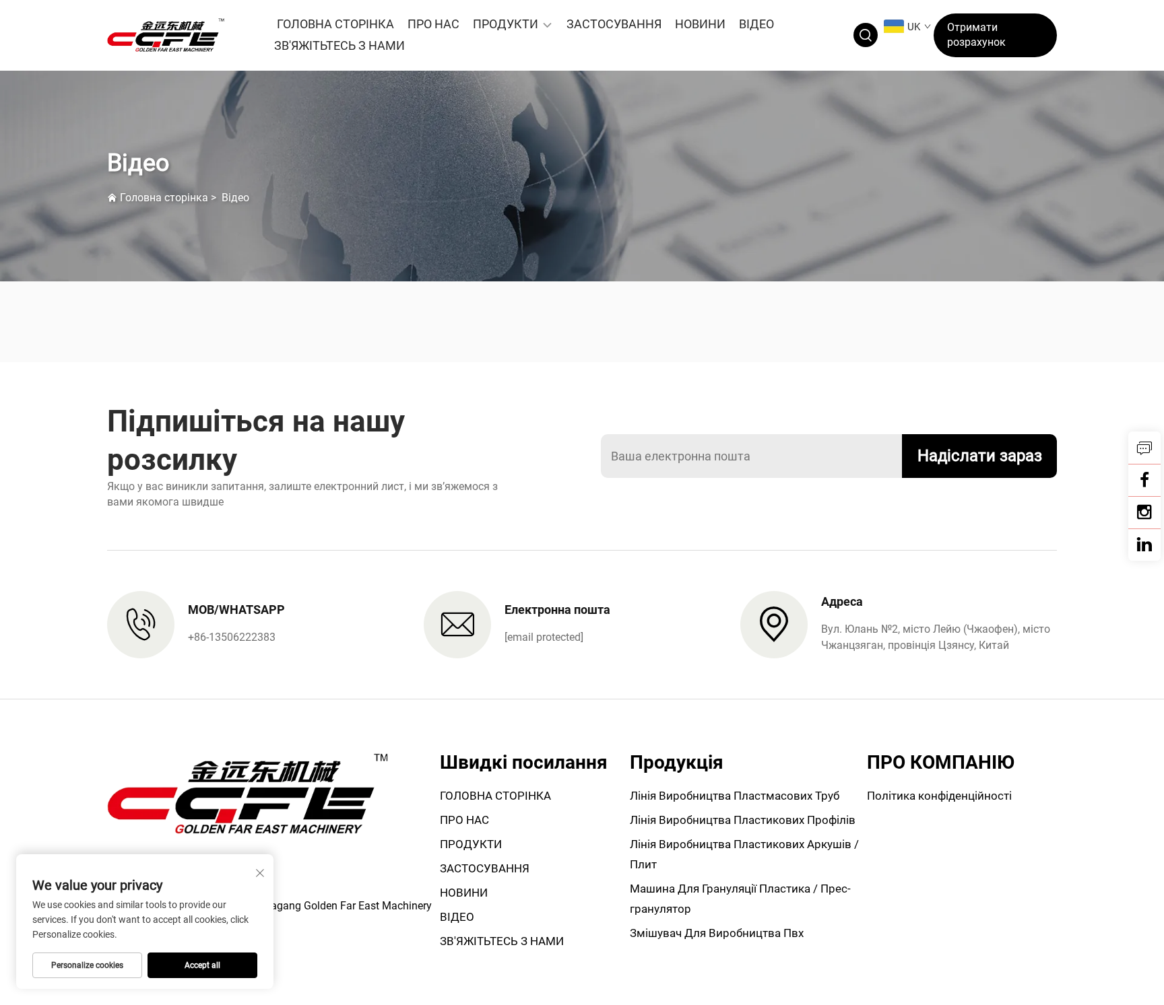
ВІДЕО (756, 24)
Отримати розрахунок (976, 34)
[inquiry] (1144, 447)
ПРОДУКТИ (505, 24)
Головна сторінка (164, 197)
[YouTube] (1144, 512)
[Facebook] (1144, 480)
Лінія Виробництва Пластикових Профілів (742, 820)
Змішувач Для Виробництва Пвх (717, 933)
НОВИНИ (700, 24)
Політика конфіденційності (939, 795)
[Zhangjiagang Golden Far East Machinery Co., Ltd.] (178, 35)
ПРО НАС (433, 24)
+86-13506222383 (232, 637)
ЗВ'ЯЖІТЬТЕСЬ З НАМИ (339, 45)
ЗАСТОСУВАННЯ (614, 24)
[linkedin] (1144, 544)
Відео (235, 197)
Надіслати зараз (979, 455)
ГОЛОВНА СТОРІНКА (335, 24)
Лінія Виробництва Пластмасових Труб (734, 795)
